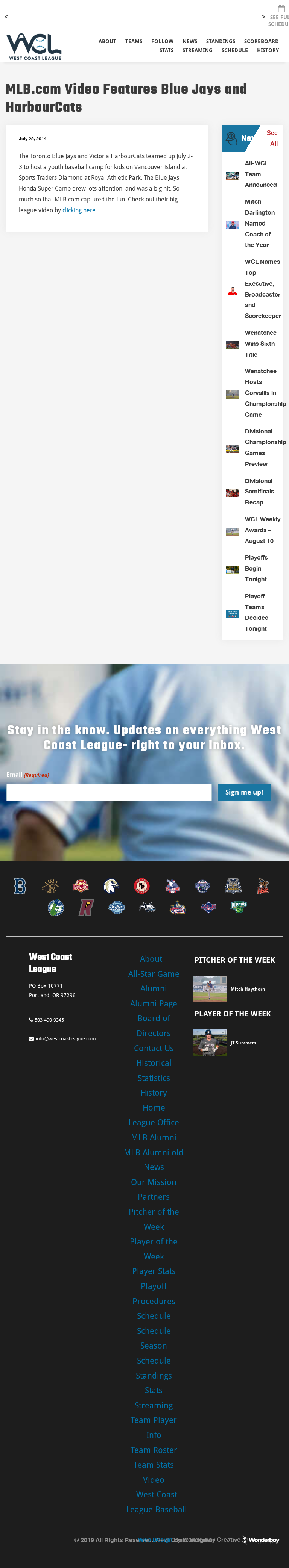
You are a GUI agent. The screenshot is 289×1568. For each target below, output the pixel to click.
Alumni (153, 988)
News (190, 41)
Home (154, 1107)
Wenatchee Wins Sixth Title (261, 343)
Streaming (198, 50)
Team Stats (154, 1465)
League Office (153, 1122)
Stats (154, 1390)
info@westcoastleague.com (66, 1038)
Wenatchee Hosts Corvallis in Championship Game (265, 392)
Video (153, 1480)
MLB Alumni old (154, 1152)
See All (272, 138)
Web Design (155, 1539)
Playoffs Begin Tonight (256, 568)
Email (27, 774)
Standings (220, 41)
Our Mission (153, 1182)
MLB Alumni (153, 1137)
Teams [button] (133, 41)
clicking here (79, 210)
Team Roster (154, 1450)
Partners (154, 1197)
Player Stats (154, 1271)
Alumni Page (153, 1003)
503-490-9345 (49, 1020)
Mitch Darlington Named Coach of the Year (260, 223)
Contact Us (154, 1048)
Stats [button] (166, 50)
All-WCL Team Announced (261, 173)
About (107, 41)
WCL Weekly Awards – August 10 (262, 529)
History (268, 50)
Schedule (154, 1316)
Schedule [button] (235, 50)
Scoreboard (261, 41)
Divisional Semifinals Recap (259, 491)
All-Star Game (153, 974)
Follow (162, 41)
